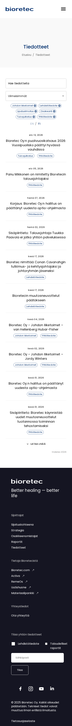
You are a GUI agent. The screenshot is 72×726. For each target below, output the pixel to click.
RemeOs (17, 582)
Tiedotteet (18, 548)
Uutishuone (18, 587)
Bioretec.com (20, 570)
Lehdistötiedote (28, 644)
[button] (24, 106)
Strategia (17, 530)
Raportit (17, 542)
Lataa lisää (38, 444)
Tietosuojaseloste (23, 721)
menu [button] (63, 9)
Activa (15, 576)
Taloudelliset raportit (58, 646)
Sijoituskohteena (22, 525)
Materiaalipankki (22, 593)
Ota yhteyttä (20, 616)
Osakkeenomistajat (24, 536)
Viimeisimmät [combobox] (17, 96)
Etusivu (26, 55)
